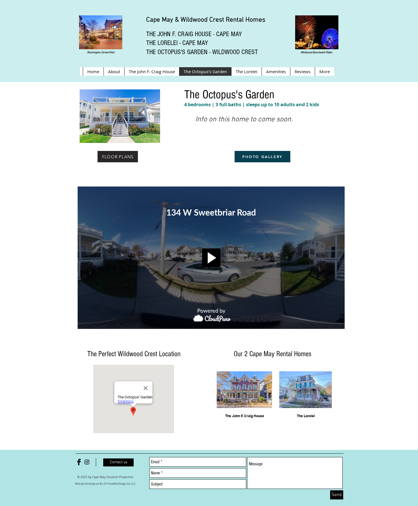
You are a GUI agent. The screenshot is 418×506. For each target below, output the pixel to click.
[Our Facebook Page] (79, 462)
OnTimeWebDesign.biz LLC (120, 483)
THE (151, 34)
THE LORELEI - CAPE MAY (177, 43)
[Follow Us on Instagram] (87, 462)
